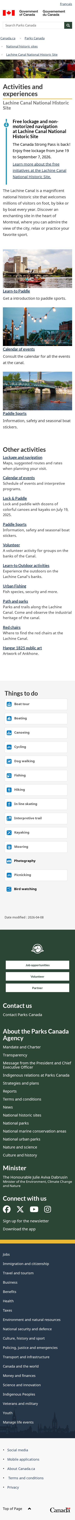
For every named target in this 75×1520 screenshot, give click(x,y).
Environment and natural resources (32, 1319)
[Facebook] (7, 1210)
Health (8, 1301)
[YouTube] (34, 1210)
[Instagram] (47, 1210)
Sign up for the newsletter (26, 1220)
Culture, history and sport (24, 1338)
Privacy (13, 1487)
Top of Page (13, 1508)
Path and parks (15, 601)
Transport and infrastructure (26, 1357)
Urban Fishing (14, 586)
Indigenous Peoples (19, 1394)
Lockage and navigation (22, 457)
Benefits (9, 1291)
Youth (7, 1413)
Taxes (7, 1310)
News (8, 1107)
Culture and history (20, 1155)
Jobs (6, 1254)
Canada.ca (7, 38)
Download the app (19, 1228)
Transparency (15, 1055)
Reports (10, 1091)
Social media (17, 1450)
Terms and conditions (22, 1099)
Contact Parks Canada (22, 1014)
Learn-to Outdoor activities (26, 565)
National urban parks (21, 1139)
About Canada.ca (21, 1468)
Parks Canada (35, 38)
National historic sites (22, 46)
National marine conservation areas (34, 1131)
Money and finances (19, 1375)
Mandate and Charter (22, 1047)
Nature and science (20, 1147)
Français (66, 4)
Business (10, 1282)
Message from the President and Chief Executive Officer (37, 1065)
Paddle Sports (15, 413)
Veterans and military (20, 1403)
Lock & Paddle (15, 498)
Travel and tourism (18, 1273)
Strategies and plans (21, 1083)
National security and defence (27, 1329)
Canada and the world (21, 1366)
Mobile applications (23, 1459)
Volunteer (11, 545)
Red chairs (12, 627)
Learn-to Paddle (16, 291)
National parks (16, 1123)
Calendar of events (19, 349)
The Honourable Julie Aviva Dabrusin (37, 1181)
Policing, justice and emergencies (30, 1347)
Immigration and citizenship (26, 1263)
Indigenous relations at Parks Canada (36, 1075)
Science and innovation (22, 1385)
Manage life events (18, 1422)
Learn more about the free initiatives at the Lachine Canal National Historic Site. (39, 170)
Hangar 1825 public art (22, 648)
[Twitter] (20, 1210)
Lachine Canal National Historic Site (32, 55)
